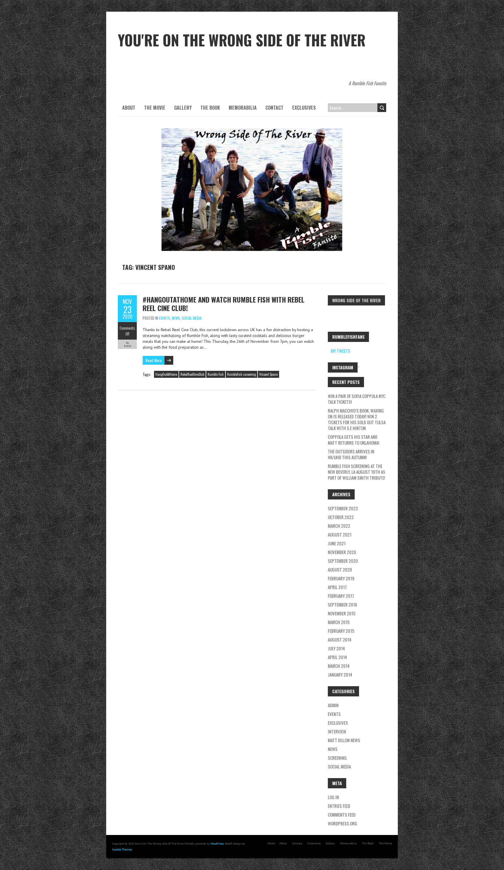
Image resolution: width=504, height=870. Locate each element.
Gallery (183, 107)
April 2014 (337, 657)
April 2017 (337, 587)
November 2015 (342, 613)
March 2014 (339, 666)
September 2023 (343, 508)
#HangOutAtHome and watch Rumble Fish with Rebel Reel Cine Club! (223, 303)
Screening (337, 757)
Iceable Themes (122, 849)
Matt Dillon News (344, 740)
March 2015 (339, 622)
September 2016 (342, 604)
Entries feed (339, 806)
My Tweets (340, 350)
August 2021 (339, 534)
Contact (274, 107)
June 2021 (337, 543)
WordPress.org (342, 823)
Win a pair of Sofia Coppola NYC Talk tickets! (356, 399)
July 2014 (336, 648)
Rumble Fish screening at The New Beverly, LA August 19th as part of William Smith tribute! (356, 472)
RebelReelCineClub (192, 374)
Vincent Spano (268, 374)
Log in (333, 797)
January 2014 (340, 674)
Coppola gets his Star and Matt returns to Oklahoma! (353, 440)
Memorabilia (243, 107)
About (128, 107)
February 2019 (341, 578)
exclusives (338, 722)
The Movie (154, 107)
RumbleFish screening (241, 374)
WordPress (217, 843)
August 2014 (339, 639)
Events (164, 318)
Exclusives (304, 107)
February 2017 (341, 596)
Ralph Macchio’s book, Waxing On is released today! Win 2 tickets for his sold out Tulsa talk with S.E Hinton (357, 419)
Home (271, 843)
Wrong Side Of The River (356, 300)
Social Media (192, 318)
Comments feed (342, 814)
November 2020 (342, 552)
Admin (333, 705)
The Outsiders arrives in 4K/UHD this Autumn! (351, 454)
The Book (210, 107)
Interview (337, 731)
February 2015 (341, 631)
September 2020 (343, 561)
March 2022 (339, 526)
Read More (154, 360)
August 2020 (340, 569)
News (176, 318)
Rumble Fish (216, 374)
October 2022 (341, 517)
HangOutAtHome (166, 374)
